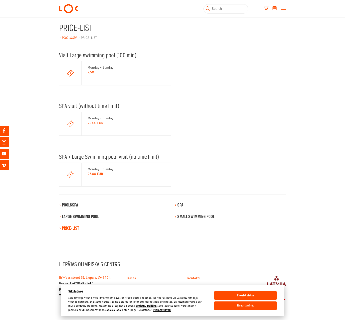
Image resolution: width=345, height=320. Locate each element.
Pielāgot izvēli (162, 309)
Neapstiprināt (245, 305)
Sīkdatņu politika (146, 305)
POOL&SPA (69, 38)
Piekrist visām (245, 295)
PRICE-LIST (89, 38)
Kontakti (193, 278)
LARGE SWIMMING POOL (80, 216)
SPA (180, 205)
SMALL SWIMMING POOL (195, 216)
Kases (131, 278)
